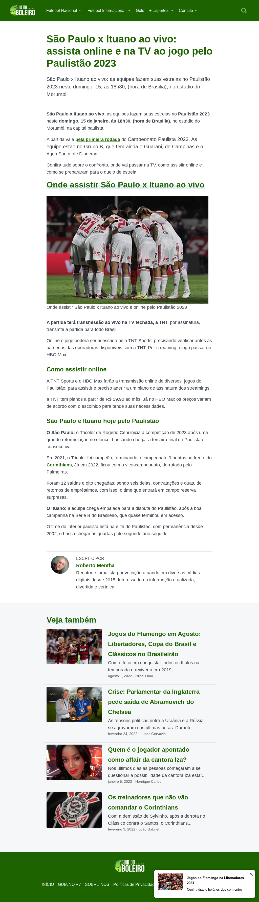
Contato (186, 10)
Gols (140, 10)
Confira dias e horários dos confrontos (215, 889)
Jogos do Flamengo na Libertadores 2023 (215, 880)
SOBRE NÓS (97, 884)
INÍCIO (48, 884)
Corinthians (59, 464)
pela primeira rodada (97, 139)
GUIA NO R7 (69, 884)
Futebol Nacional (61, 10)
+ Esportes (158, 10)
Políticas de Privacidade (135, 884)
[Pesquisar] (244, 11)
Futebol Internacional (106, 10)
